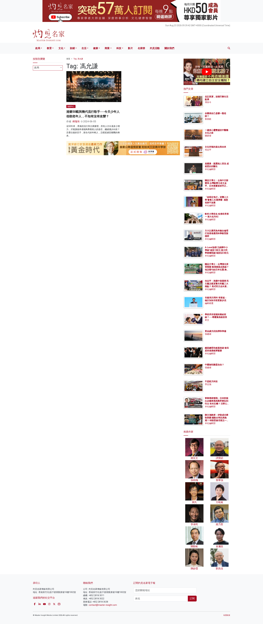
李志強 (208, 384)
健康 (95, 48)
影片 (130, 48)
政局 (37, 48)
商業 (107, 48)
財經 (72, 48)
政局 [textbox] (36, 67)
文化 (60, 48)
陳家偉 (208, 135)
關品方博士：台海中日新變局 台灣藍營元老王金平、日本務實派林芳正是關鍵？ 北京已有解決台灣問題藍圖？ (217, 186)
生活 (84, 48)
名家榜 (141, 48)
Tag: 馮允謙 (78, 59)
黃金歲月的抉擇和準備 (215, 331)
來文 (207, 320)
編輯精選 (209, 303)
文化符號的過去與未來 (215, 147)
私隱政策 (226, 615)
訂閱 (192, 598)
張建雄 (208, 334)
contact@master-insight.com (103, 605)
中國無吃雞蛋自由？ (214, 364)
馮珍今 (208, 102)
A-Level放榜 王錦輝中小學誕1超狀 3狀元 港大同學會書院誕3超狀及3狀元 (217, 250)
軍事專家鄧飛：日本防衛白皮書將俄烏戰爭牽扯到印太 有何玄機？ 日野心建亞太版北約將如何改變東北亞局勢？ (216, 403)
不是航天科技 (211, 381)
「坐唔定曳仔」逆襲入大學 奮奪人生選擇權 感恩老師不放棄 (216, 200)
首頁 (68, 59)
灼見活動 (155, 48)
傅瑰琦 (76, 121)
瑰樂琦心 (71, 106)
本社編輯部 (210, 169)
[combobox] (48, 68)
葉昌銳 (208, 119)
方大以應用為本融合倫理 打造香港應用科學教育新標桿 (217, 233)
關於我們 (169, 48)
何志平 (208, 149)
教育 (49, 48)
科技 (118, 48)
